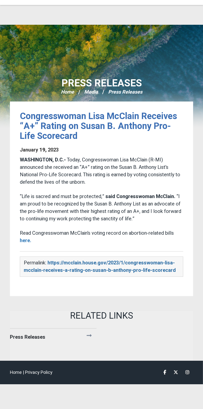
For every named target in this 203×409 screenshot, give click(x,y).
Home (67, 92)
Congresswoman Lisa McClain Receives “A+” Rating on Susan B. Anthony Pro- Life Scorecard (98, 126)
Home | (17, 372)
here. (25, 240)
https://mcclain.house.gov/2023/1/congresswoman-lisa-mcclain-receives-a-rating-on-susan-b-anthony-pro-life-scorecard (100, 266)
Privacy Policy (38, 372)
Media (91, 92)
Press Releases (101, 83)
